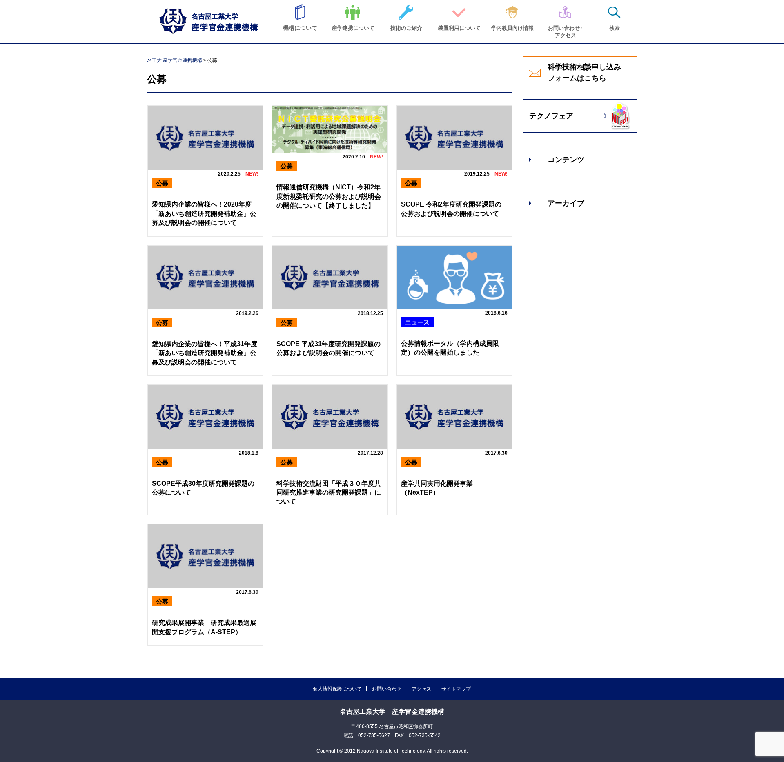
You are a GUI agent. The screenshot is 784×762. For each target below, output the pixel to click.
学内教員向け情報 (512, 28)
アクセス (421, 688)
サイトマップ (456, 688)
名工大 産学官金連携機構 (174, 60)
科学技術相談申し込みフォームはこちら (584, 72)
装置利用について (459, 28)
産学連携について (353, 28)
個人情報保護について (337, 688)
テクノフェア (551, 116)
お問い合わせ (386, 688)
